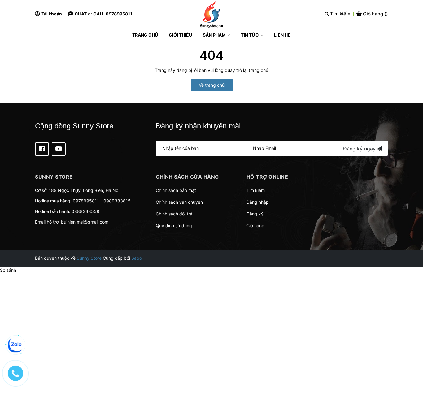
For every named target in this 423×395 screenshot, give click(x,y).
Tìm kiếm (255, 190)
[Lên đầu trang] (412, 365)
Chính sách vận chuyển (179, 202)
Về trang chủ (212, 85)
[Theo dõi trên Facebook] (42, 149)
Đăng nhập (257, 202)
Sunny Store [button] (54, 177)
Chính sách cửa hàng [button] (187, 177)
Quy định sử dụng (174, 225)
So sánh (8, 270)
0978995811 (86, 200)
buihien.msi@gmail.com (84, 221)
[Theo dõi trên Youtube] (59, 149)
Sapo (136, 258)
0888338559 (85, 211)
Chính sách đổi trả (174, 213)
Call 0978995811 (112, 13)
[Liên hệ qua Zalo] (15, 345)
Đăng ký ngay (360, 148)
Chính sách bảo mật (176, 190)
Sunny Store (89, 258)
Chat (81, 13)
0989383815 (117, 200)
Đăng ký (255, 213)
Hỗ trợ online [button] (267, 177)
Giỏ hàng (255, 225)
